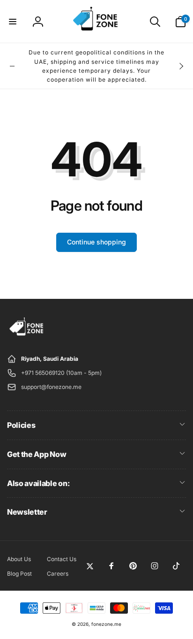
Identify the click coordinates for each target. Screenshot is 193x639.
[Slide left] (12, 66)
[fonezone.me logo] (27, 336)
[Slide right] (181, 66)
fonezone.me (106, 624)
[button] (12, 21)
